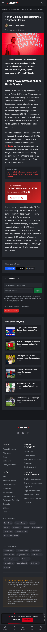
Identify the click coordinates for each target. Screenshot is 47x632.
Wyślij (38, 290)
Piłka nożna (33, 9)
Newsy (23, 9)
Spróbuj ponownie (11, 311)
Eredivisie (9, 146)
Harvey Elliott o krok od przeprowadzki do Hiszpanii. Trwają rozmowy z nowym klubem (22, 174)
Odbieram (27, 620)
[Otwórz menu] (3, 3)
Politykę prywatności (16, 300)
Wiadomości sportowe (10, 9)
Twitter (21, 268)
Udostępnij (11, 268)
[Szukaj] (41, 3)
